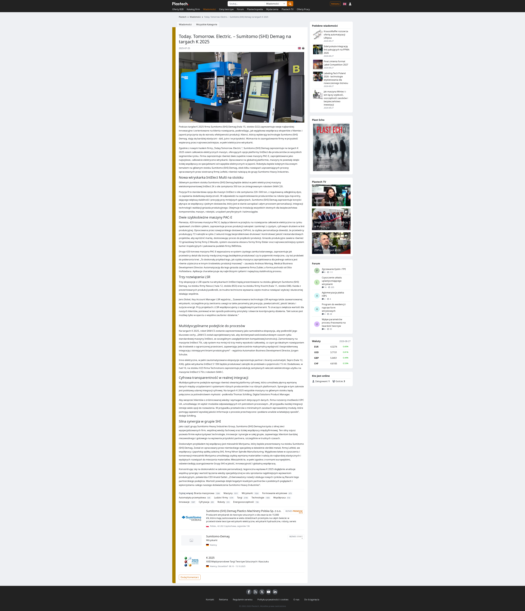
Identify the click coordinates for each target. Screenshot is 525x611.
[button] (350, 3)
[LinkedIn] (275, 592)
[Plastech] (180, 3)
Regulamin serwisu (243, 599)
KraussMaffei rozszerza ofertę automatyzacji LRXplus (336, 34)
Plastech (182, 17)
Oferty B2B (177, 9)
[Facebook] (249, 592)
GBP (316, 357)
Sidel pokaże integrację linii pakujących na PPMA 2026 (336, 49)
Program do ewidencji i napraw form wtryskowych (334, 307)
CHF (316, 363)
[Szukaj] (290, 3)
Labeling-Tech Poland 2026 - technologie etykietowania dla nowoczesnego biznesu (336, 78)
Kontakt (210, 599)
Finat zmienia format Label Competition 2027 (336, 63)
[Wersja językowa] (345, 3)
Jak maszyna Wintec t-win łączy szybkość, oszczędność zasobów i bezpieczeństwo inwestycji (336, 98)
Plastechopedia (255, 9)
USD (316, 352)
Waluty (316, 341)
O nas (296, 599)
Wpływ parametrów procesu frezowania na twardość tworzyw (334, 322)
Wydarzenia (272, 9)
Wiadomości (209, 9)
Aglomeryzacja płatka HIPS (333, 294)
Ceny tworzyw (226, 9)
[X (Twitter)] (262, 592)
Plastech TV (288, 9)
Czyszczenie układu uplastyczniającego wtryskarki (332, 281)
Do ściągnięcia (311, 599)
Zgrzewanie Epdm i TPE (334, 269)
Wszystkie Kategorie (206, 24)
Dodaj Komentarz (190, 577)
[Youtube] (268, 592)
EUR (316, 346)
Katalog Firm (193, 9)
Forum (240, 9)
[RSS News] (255, 592)
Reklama (335, 3)
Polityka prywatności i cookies (272, 599)
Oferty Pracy (303, 9)
